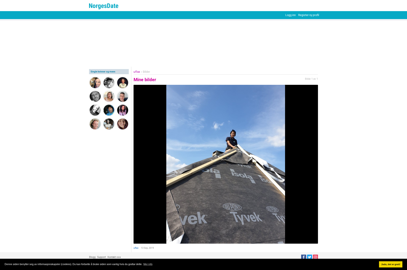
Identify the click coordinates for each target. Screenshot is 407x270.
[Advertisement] (203, 43)
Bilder (146, 71)
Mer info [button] (147, 264)
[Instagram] (315, 257)
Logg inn (290, 15)
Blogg (92, 257)
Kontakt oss (114, 257)
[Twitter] (309, 257)
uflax (137, 71)
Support (101, 257)
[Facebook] (303, 257)
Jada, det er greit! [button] (390, 264)
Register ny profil (308, 15)
